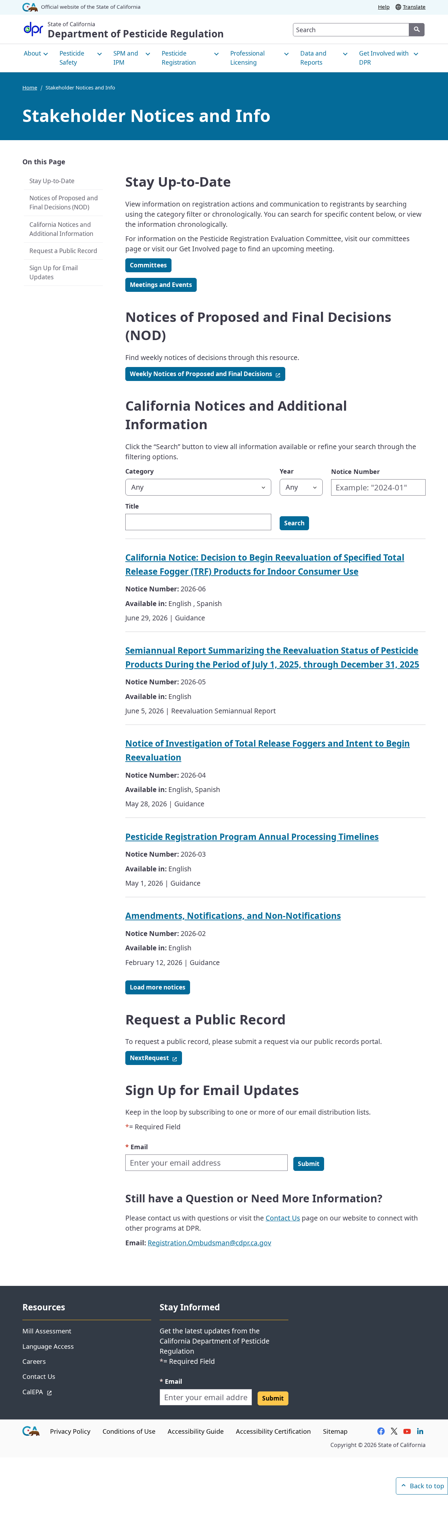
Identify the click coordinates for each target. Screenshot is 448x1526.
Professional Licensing (247, 57)
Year (287, 471)
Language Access (48, 1346)
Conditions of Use (129, 1431)
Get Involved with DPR (384, 57)
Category (139, 471)
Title (132, 506)
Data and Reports (313, 57)
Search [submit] (294, 523)
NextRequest (156, 1057)
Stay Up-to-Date (52, 181)
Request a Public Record (63, 251)
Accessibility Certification (273, 1431)
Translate (414, 6)
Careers (34, 1361)
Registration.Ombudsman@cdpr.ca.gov (209, 1242)
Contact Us (283, 1218)
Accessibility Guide (196, 1431)
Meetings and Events (161, 285)
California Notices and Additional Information (61, 228)
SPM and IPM (125, 57)
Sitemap (335, 1431)
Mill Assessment (46, 1330)
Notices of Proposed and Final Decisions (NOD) (63, 202)
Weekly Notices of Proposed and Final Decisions (207, 373)
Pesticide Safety (71, 57)
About (32, 53)
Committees (148, 265)
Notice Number (355, 471)
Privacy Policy (70, 1431)
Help (384, 6)
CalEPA (57, 1391)
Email (136, 1146)
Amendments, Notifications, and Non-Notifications (233, 915)
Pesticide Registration (179, 57)
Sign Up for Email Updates (53, 272)
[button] (308, 1164)
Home (29, 87)
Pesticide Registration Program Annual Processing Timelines (252, 836)
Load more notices (158, 987)
